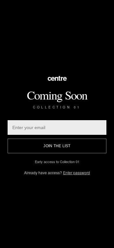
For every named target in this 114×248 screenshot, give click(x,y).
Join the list (56, 146)
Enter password (76, 172)
